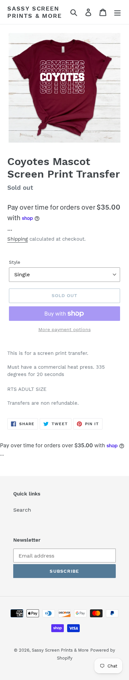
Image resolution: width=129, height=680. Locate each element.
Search (22, 510)
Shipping (17, 239)
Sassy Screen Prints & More (34, 12)
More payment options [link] (64, 329)
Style (14, 262)
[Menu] (117, 12)
